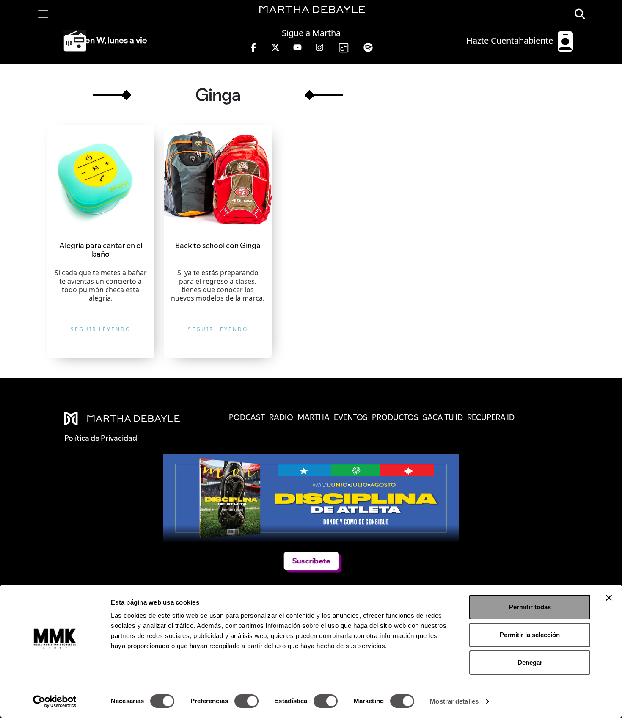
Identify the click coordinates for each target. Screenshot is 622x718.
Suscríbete (311, 561)
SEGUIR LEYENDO (101, 329)
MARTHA (313, 417)
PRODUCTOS (395, 417)
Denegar (529, 662)
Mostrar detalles (454, 701)
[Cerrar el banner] (609, 598)
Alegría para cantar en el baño (100, 249)
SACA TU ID (443, 417)
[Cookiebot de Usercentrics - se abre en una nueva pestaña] (55, 701)
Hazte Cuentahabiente (510, 40)
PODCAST (247, 417)
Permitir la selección (530, 634)
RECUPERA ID (491, 417)
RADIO (281, 417)
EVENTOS (351, 417)
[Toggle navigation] (43, 14)
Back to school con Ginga (218, 245)
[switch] (246, 701)
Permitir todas (530, 606)
